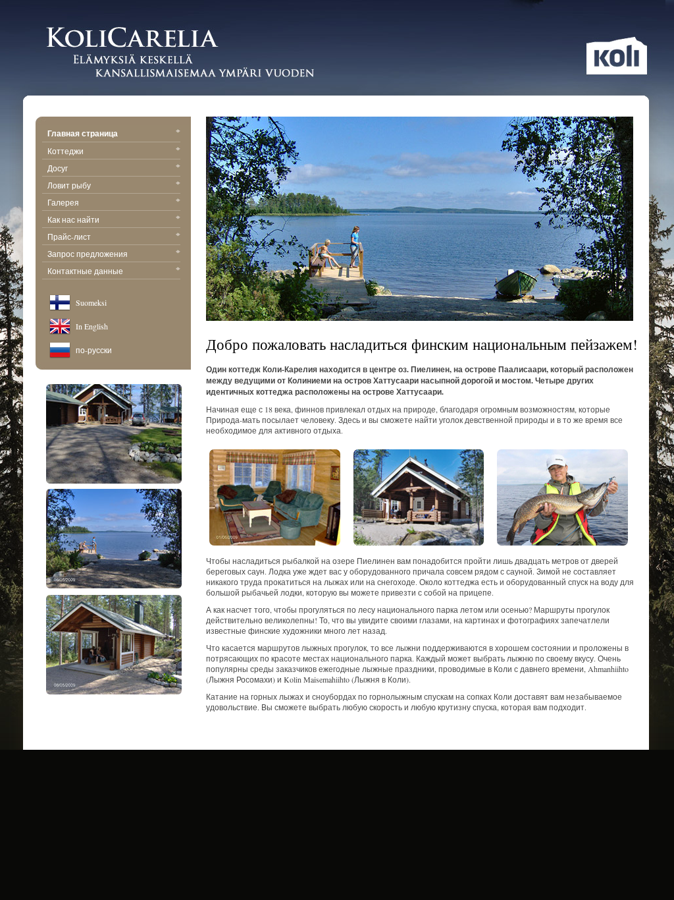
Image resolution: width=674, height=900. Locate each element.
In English (92, 326)
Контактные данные (85, 271)
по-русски (94, 350)
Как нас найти (73, 219)
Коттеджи (65, 151)
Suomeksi (91, 302)
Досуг (57, 168)
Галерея (63, 202)
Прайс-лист (69, 236)
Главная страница (82, 133)
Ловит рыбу (69, 185)
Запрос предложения (87, 253)
